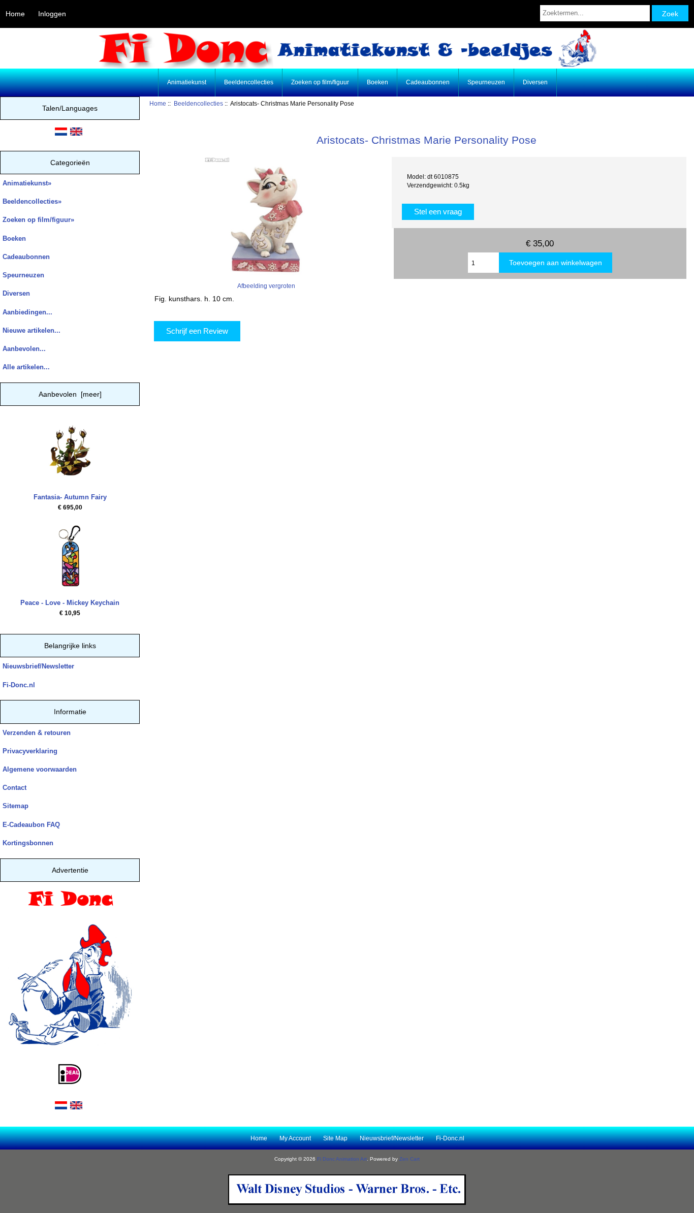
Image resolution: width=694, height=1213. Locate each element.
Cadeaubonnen (428, 82)
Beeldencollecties (198, 103)
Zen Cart (409, 1159)
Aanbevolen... (24, 349)
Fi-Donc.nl (19, 685)
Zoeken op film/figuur (320, 82)
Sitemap (15, 806)
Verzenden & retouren (37, 733)
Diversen (535, 82)
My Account (295, 1138)
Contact (14, 787)
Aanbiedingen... (27, 312)
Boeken (377, 82)
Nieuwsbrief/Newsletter (38, 666)
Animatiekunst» (27, 183)
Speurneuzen (486, 82)
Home (15, 14)
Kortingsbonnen (28, 843)
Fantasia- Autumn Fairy (70, 497)
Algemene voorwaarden (40, 769)
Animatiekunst (186, 82)
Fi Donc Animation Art (342, 1159)
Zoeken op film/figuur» (38, 220)
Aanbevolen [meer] (70, 394)
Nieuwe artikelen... (31, 330)
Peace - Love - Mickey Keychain (69, 602)
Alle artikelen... (26, 367)
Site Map (335, 1138)
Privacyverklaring (30, 751)
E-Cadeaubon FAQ (31, 824)
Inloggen (52, 14)
